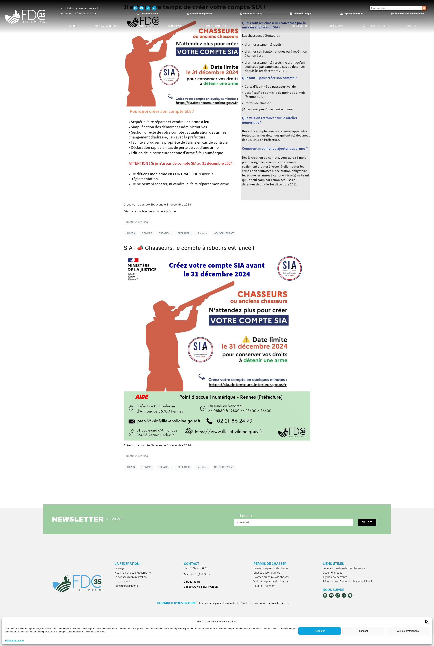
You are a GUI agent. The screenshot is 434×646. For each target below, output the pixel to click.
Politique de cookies (14, 640)
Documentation (299, 26)
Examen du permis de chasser (271, 577)
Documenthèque (332, 572)
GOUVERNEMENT (224, 233)
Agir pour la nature (375, 26)
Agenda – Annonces (106, 26)
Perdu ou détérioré (264, 586)
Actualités (145, 26)
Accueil (72, 26)
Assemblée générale (127, 586)
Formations (336, 26)
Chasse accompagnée (266, 572)
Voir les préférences (408, 630)
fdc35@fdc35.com (198, 574)
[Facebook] (135, 8)
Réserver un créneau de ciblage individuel (347, 581)
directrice (202, 233)
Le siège (119, 568)
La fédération (176, 26)
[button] (427, 621)
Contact (412, 26)
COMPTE (147, 233)
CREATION (165, 233)
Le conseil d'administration (131, 577)
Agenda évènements (335, 577)
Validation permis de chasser (270, 581)
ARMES (131, 233)
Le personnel (122, 581)
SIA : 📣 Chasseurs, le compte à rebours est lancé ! (189, 247)
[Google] (350, 595)
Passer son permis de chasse (270, 568)
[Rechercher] (424, 8)
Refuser (363, 630)
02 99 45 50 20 (196, 568)
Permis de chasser (258, 26)
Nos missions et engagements (133, 572)
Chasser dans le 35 (216, 26)
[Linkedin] (154, 8)
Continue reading (137, 222)
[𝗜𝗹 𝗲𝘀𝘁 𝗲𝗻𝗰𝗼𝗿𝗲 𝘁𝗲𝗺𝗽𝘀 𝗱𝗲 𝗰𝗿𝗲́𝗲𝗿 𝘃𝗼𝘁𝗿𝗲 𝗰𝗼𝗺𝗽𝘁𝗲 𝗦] (217, 106)
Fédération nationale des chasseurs (344, 568)
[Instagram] (148, 8)
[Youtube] (141, 8)
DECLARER (183, 233)
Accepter (320, 630)
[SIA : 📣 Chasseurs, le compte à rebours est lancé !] (217, 347)
